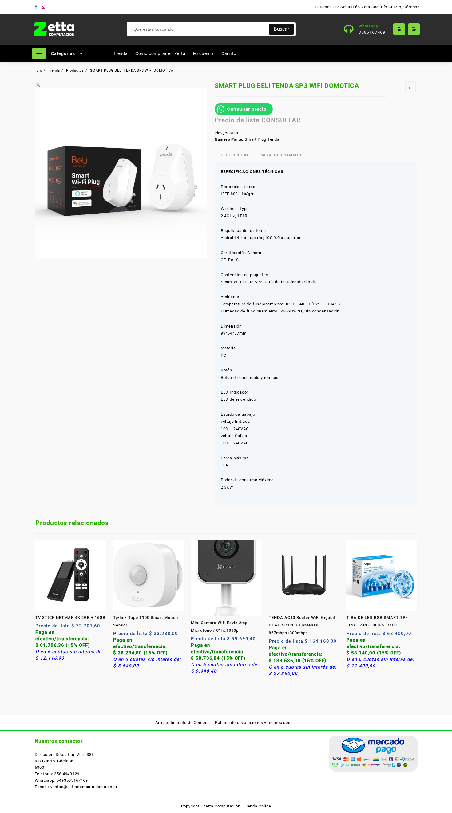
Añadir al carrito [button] (40, 628)
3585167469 (372, 32)
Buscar (281, 29)
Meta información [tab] (280, 155)
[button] (38, 84)
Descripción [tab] (234, 155)
